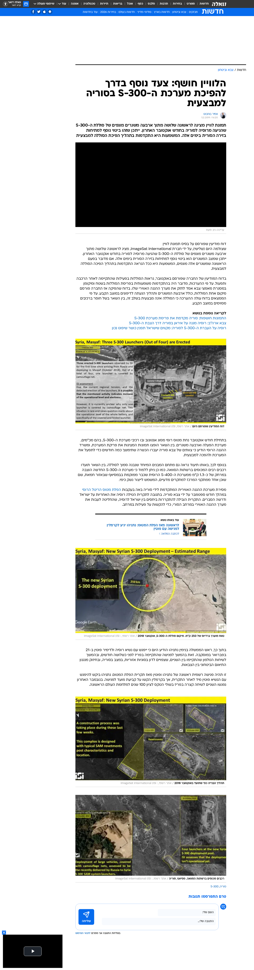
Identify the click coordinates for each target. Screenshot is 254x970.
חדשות (204, 3)
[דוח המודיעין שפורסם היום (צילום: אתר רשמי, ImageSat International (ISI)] (150, 384)
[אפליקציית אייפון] (44, 11)
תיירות (104, 3)
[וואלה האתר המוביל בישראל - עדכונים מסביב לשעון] (219, 4)
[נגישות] (5, 4)
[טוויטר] (38, 11)
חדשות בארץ (162, 12)
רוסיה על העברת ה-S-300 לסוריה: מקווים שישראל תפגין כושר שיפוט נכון (169, 328)
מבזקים (193, 12)
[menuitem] (202, 4)
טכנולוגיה (89, 3)
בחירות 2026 (108, 12)
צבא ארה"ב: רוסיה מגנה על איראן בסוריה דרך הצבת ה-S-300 (177, 323)
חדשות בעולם (126, 12)
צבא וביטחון (179, 12)
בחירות (177, 3)
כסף (140, 3)
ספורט (191, 3)
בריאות (117, 3)
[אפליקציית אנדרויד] (49, 11)
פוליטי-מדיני (144, 12)
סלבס (151, 3)
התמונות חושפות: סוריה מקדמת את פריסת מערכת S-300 (180, 318)
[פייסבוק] (33, 11)
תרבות (164, 3)
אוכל (130, 3)
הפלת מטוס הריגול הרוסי (101, 490)
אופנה (75, 3)
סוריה (223, 886)
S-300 (214, 886)
